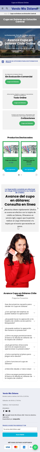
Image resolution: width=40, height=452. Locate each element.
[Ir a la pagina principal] (24, 8)
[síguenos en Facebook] (4, 411)
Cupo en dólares (11, 160)
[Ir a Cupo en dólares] (11, 149)
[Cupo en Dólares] (20, 79)
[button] (16, 55)
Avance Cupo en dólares (29, 161)
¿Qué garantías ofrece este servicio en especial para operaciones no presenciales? (17, 347)
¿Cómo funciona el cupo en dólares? (16, 362)
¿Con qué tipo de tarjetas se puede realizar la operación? (17, 313)
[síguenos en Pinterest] (9, 411)
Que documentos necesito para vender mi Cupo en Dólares (18, 305)
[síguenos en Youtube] (6, 411)
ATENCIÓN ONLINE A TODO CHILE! (18, 369)
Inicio (6, 13)
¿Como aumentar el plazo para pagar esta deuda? (18, 355)
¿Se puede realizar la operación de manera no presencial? (18, 329)
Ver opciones (11, 169)
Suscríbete (20, 435)
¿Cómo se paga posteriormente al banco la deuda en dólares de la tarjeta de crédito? (18, 338)
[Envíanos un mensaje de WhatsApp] (35, 447)
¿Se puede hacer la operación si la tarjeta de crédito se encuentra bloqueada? (19, 321)
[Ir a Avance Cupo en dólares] (29, 149)
